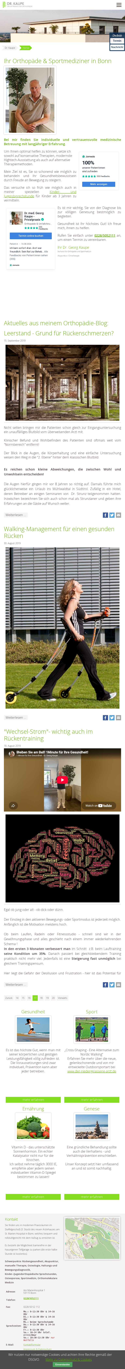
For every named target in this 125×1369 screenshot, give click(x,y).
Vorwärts (62, 997)
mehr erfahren (33, 1100)
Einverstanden (62, 1364)
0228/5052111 (104, 235)
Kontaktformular (32, 1344)
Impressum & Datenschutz (37, 1349)
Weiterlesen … (17, 515)
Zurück (8, 997)
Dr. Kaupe (10, 47)
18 (41, 997)
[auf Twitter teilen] (112, 515)
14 (17, 997)
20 (53, 997)
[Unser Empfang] (30, 100)
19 (47, 997)
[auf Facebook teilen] (105, 515)
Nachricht (117, 47)
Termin (117, 40)
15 (23, 997)
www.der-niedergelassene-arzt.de (91, 1071)
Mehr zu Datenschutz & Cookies (69, 1359)
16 (29, 997)
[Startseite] (17, 4)
